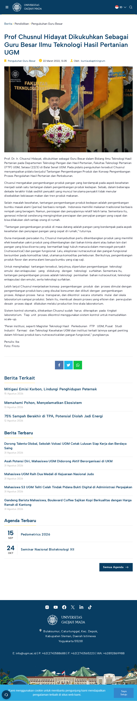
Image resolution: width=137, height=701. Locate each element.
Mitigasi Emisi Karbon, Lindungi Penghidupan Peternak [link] (51, 389)
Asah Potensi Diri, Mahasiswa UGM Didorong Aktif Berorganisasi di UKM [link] (58, 461)
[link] (30, 7)
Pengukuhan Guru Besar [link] (47, 23)
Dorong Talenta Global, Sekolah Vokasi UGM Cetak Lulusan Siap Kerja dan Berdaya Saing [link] (65, 446)
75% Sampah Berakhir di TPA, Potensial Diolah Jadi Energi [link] (53, 416)
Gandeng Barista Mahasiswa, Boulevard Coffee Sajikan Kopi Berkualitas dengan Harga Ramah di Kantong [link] (67, 502)
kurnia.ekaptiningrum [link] (93, 60)
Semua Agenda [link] (113, 567)
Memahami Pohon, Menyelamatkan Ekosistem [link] (43, 403)
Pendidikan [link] (22, 23)
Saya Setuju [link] (123, 693)
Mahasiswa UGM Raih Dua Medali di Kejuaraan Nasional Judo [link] (49, 474)
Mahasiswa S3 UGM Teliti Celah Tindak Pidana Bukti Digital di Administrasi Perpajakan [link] (68, 487)
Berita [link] (8, 23)
